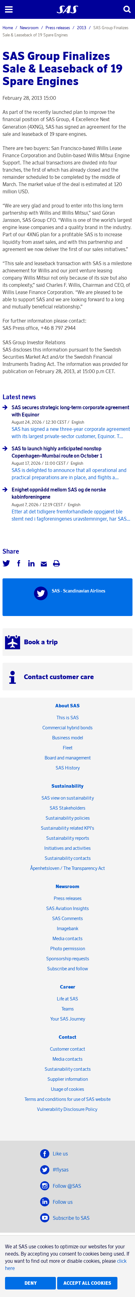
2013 (81, 27)
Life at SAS (67, 999)
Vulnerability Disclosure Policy (67, 1109)
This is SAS (68, 718)
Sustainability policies (68, 818)
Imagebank (67, 928)
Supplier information (67, 1079)
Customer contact (67, 1049)
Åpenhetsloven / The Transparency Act (67, 868)
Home (8, 27)
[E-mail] (44, 564)
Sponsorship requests (67, 959)
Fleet (68, 748)
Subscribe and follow (67, 969)
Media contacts (67, 938)
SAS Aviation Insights (67, 908)
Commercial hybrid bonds (67, 728)
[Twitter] (6, 564)
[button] (8, 9)
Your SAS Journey (67, 1019)
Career (67, 987)
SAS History (68, 768)
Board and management (68, 758)
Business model (67, 738)
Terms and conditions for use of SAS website (67, 1099)
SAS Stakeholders (67, 808)
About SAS (67, 706)
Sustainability (67, 786)
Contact (67, 1037)
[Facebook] (19, 564)
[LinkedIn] (31, 564)
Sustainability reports (67, 838)
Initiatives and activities (67, 848)
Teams (68, 1009)
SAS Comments (67, 918)
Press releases (58, 27)
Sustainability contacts (68, 858)
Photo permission (67, 948)
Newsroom (29, 27)
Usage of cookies (67, 1089)
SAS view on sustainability (67, 798)
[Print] (56, 564)
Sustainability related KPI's (67, 828)
